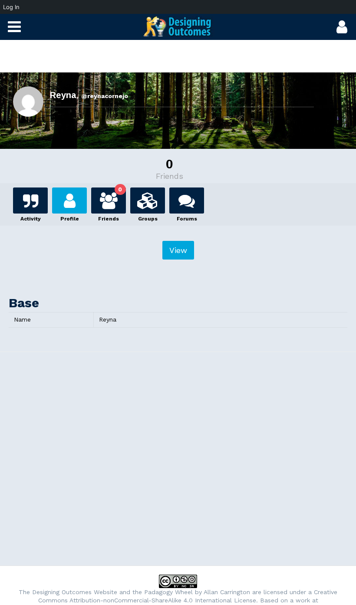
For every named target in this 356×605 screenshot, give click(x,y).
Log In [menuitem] (11, 6)
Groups (148, 217)
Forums (187, 217)
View (178, 250)
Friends (110, 203)
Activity (30, 217)
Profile (69, 217)
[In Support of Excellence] (178, 26)
